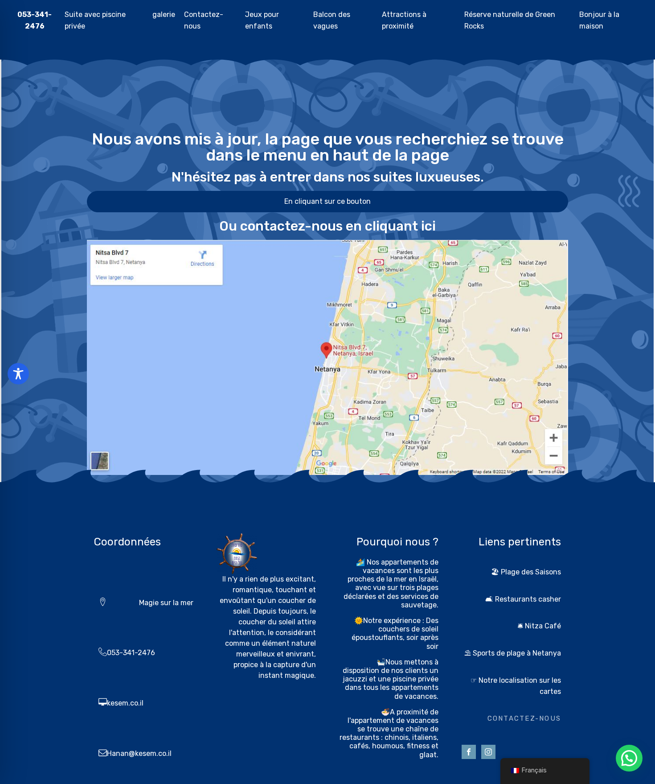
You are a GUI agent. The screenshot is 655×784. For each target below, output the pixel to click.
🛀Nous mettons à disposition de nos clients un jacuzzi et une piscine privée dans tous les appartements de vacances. (390, 679)
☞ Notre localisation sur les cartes (516, 686)
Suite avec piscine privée (95, 20)
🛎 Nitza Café (539, 626)
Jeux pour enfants (262, 20)
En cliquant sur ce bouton (327, 201)
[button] (629, 758)
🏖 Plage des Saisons (526, 572)
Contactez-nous (203, 20)
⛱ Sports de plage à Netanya (512, 653)
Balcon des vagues (331, 20)
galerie (163, 14)
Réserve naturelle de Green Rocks (509, 20)
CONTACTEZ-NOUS (524, 718)
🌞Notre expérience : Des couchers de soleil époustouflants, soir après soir (395, 633)
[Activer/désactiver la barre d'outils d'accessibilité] (18, 373)
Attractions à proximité (404, 20)
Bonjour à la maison (599, 20)
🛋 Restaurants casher (523, 599)
